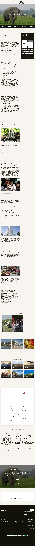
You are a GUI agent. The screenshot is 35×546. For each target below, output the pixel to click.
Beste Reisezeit (16, 26)
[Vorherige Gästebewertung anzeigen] (1, 476)
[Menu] (33, 2)
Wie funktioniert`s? (28, 57)
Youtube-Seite (13, 307)
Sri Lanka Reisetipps (24, 418)
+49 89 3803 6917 (20, 521)
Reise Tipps (31, 26)
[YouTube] (5, 521)
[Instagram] (3, 521)
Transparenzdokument (31, 528)
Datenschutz (30, 522)
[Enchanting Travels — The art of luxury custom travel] (22, 2)
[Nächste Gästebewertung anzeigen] (33, 476)
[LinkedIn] (9, 521)
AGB (28, 526)
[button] (10, 340)
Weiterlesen (17, 477)
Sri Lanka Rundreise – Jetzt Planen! (17, 498)
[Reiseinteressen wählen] (7, 521)
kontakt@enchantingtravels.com (19, 522)
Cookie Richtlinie (30, 525)
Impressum (29, 521)
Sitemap (29, 529)
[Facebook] (1, 521)
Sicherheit (11, 420)
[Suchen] (31, 2)
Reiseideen (9, 26)
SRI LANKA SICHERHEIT (4, 75)
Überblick (3, 26)
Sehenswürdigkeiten (24, 26)
